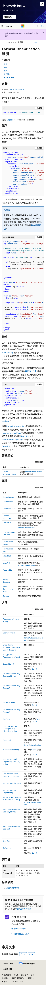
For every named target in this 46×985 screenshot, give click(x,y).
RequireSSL (7, 570)
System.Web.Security (18, 89)
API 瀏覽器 (19, 42)
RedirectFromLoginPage (12, 439)
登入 (42, 26)
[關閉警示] (42, 4)
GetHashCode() (9, 702)
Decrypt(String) (9, 633)
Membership (7, 352)
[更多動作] (42, 42)
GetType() (6, 719)
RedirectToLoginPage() (12, 783)
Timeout (6, 596)
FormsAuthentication (15, 426)
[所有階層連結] (4, 42)
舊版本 (15, 975)
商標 (3, 981)
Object (10, 119)
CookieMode (8, 501)
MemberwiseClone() (11, 749)
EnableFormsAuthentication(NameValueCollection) (11, 647)
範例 (5, 67)
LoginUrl (6, 421)
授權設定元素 (30, 371)
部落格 (23, 975)
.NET (10, 42)
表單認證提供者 (13, 888)
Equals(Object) (8, 664)
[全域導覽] (2, 26)
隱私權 (4, 978)
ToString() (6, 848)
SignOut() (6, 841)
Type (38, 719)
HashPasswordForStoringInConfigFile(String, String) (10, 728)
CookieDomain (8, 497)
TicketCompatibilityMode (8, 589)
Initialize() (7, 740)
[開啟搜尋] (37, 26)
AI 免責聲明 (6, 975)
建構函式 (7, 74)
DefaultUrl (6, 446)
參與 (32, 975)
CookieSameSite (9, 509)
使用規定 (30, 978)
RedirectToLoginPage (11, 433)
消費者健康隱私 (17, 978)
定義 (5, 64)
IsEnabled (7, 556)
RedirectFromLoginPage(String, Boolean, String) (11, 761)
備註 (5, 70)
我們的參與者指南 (23, 909)
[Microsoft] (23, 26)
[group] (23, 173)
